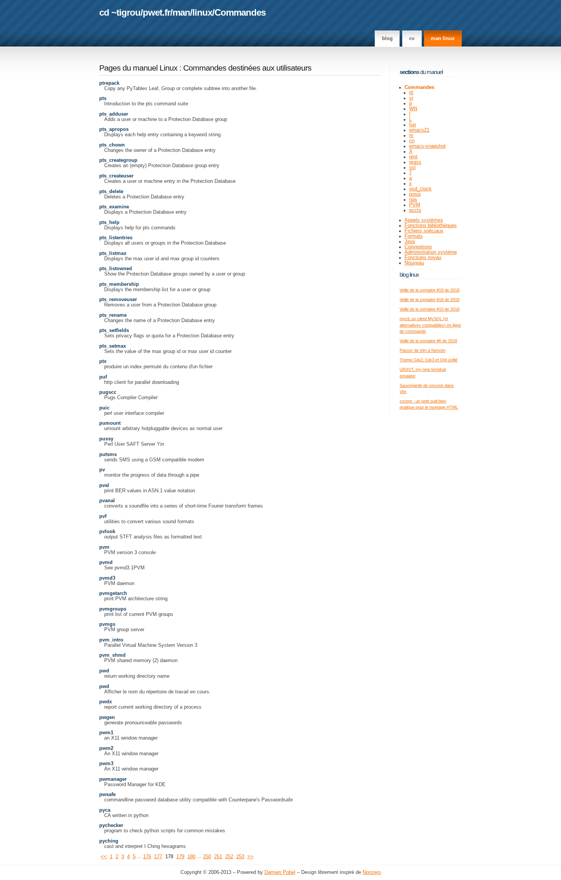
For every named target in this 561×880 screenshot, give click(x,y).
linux (202, 12)
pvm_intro (111, 640)
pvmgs (107, 624)
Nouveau (414, 263)
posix (415, 194)
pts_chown (112, 145)
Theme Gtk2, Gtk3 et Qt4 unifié (429, 360)
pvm (104, 547)
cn (411, 140)
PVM (414, 205)
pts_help (109, 222)
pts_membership (119, 284)
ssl (412, 167)
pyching (108, 841)
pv (102, 469)
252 (229, 856)
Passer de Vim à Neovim (422, 350)
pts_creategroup (118, 160)
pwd (104, 671)
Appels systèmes (424, 220)
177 (158, 856)
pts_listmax (112, 253)
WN (413, 108)
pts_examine (114, 207)
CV (411, 38)
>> (250, 856)
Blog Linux (409, 274)
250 (207, 856)
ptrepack (109, 83)
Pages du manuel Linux (138, 68)
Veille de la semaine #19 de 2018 (429, 290)
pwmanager (113, 779)
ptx (102, 361)
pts (102, 98)
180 (191, 856)
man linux (443, 38)
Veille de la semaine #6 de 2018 (428, 340)
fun (412, 124)
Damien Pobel (279, 872)
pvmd (106, 562)
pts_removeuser (118, 299)
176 (147, 856)
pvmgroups (112, 609)
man (181, 12)
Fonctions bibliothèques (431, 225)
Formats (414, 236)
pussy (106, 439)
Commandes (240, 12)
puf (103, 377)
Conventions (418, 247)
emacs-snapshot (427, 146)
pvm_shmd (112, 655)
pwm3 (106, 763)
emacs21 (419, 130)
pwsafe (107, 794)
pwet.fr (156, 12)
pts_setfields (114, 330)
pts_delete (111, 191)
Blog (387, 38)
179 (180, 856)
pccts (415, 210)
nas (413, 199)
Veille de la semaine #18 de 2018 (429, 299)
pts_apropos (114, 129)
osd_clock (420, 189)
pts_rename (113, 315)
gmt (413, 157)
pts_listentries (115, 237)
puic (104, 408)
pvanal (107, 500)
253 (240, 856)
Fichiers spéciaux (424, 231)
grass (415, 162)
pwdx (105, 701)
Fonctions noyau (423, 257)
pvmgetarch (113, 593)
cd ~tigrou (119, 12)
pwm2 (106, 748)
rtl (411, 92)
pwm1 (106, 732)
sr (411, 98)
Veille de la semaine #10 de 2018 (429, 309)
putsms (108, 454)
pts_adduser (113, 114)
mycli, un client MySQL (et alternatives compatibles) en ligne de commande (430, 325)
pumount (110, 423)
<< (104, 856)
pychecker (111, 825)
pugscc (107, 392)
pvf (102, 516)
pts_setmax (112, 346)
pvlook (107, 531)
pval (104, 485)
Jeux (410, 241)
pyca (104, 810)
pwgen (107, 717)
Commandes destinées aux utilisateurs (247, 68)
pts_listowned (115, 268)
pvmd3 (107, 578)
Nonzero (372, 872)
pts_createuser (116, 176)
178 (169, 856)
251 (218, 856)
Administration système (431, 252)
